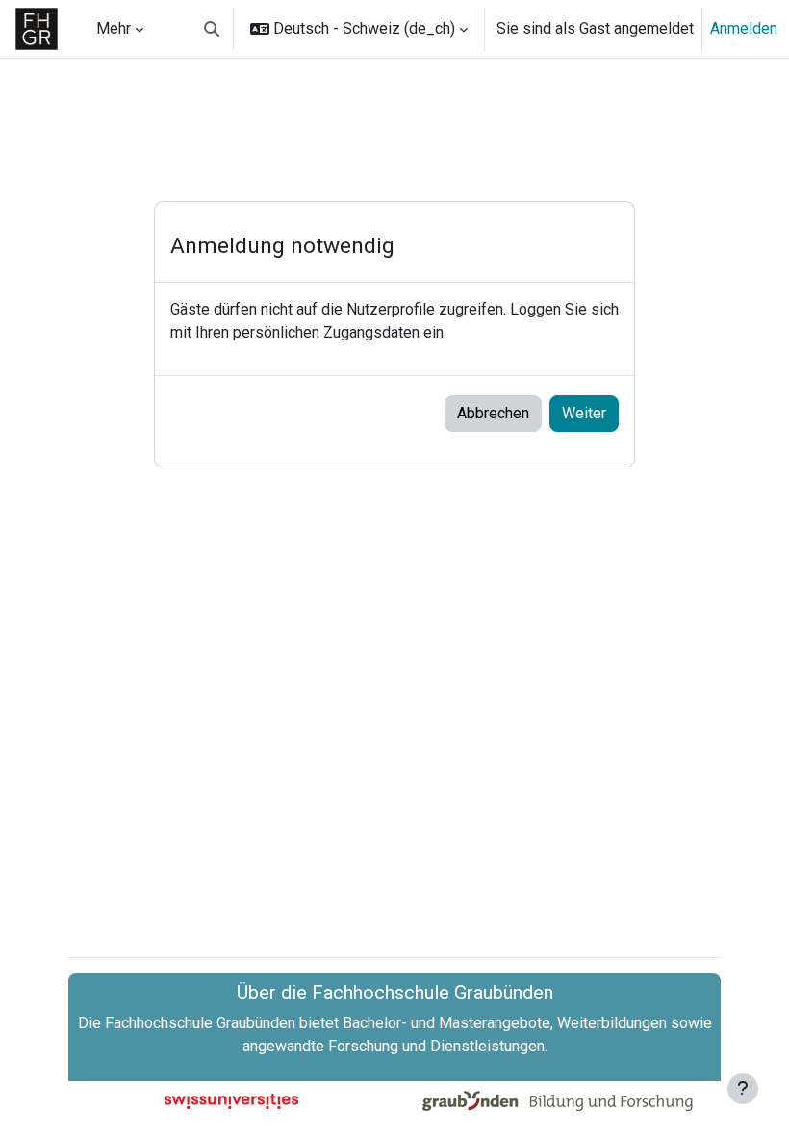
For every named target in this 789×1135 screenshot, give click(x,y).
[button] (211, 29)
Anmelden (743, 28)
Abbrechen (493, 413)
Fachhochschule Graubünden (200, 1023)
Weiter (584, 413)
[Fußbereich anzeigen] (742, 1088)
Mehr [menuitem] (113, 28)
